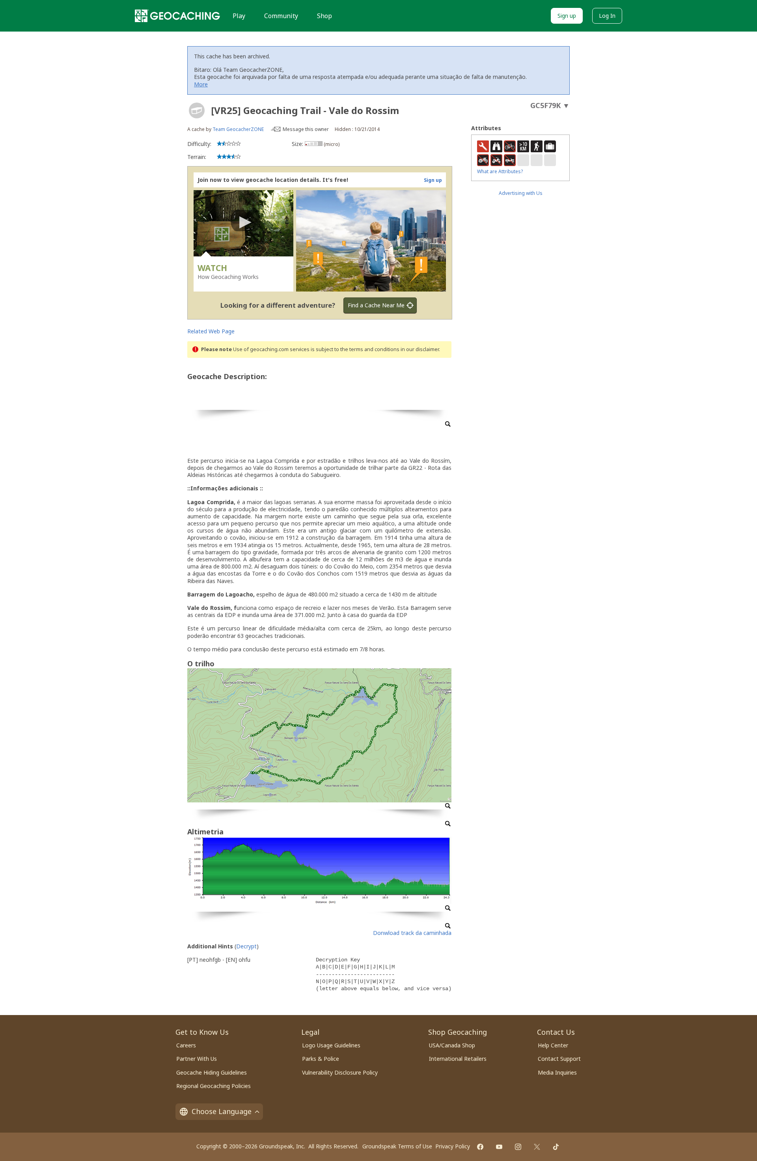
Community (281, 15)
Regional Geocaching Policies (213, 1086)
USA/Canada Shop (452, 1045)
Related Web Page (211, 331)
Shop (324, 15)
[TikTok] (556, 1147)
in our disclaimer (420, 349)
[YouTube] (499, 1147)
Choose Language (222, 1111)
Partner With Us (196, 1058)
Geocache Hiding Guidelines (211, 1072)
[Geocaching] (177, 16)
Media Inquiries (557, 1072)
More (201, 84)
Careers (186, 1045)
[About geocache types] (196, 110)
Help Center (553, 1045)
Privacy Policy (452, 1146)
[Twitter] (537, 1147)
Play (239, 15)
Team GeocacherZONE (238, 129)
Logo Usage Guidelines (331, 1045)
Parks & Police (320, 1058)
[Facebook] (480, 1147)
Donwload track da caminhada (412, 933)
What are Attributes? (500, 171)
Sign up (566, 15)
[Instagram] (518, 1147)
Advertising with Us (521, 193)
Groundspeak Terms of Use (397, 1146)
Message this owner (306, 129)
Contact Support (559, 1058)
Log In (607, 15)
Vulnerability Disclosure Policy (340, 1072)
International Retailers (458, 1058)
